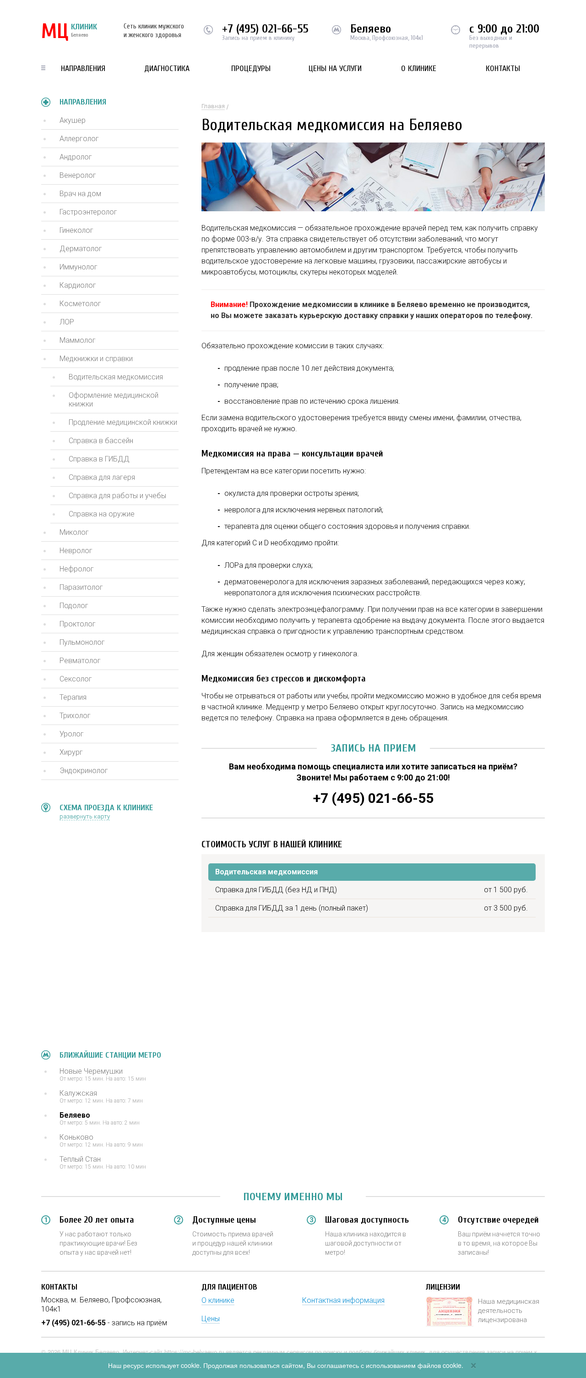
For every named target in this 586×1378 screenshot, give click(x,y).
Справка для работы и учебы (117, 495)
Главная (213, 106)
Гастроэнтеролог (88, 212)
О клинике (418, 68)
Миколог (74, 532)
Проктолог (78, 624)
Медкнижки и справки (96, 358)
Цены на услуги (335, 68)
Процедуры (251, 68)
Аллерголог (79, 138)
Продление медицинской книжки (123, 422)
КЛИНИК (69, 32)
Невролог (76, 550)
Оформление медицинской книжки (113, 399)
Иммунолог (79, 267)
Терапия (73, 697)
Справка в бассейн (101, 440)
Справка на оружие (102, 514)
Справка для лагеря (102, 477)
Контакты (503, 68)
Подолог (74, 605)
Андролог (76, 157)
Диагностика (167, 68)
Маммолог (78, 340)
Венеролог (78, 175)
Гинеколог (76, 230)
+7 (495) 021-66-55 (265, 29)
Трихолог (75, 715)
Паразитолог (81, 587)
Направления (83, 68)
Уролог (72, 734)
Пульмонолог (82, 642)
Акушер (73, 120)
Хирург (71, 752)
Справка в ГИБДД (99, 459)
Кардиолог (78, 285)
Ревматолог (80, 660)
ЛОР (67, 322)
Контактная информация (343, 1300)
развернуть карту (85, 816)
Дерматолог (81, 248)
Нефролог (77, 569)
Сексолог (76, 679)
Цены (210, 1318)
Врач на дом (80, 193)
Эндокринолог (84, 770)
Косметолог (80, 303)
